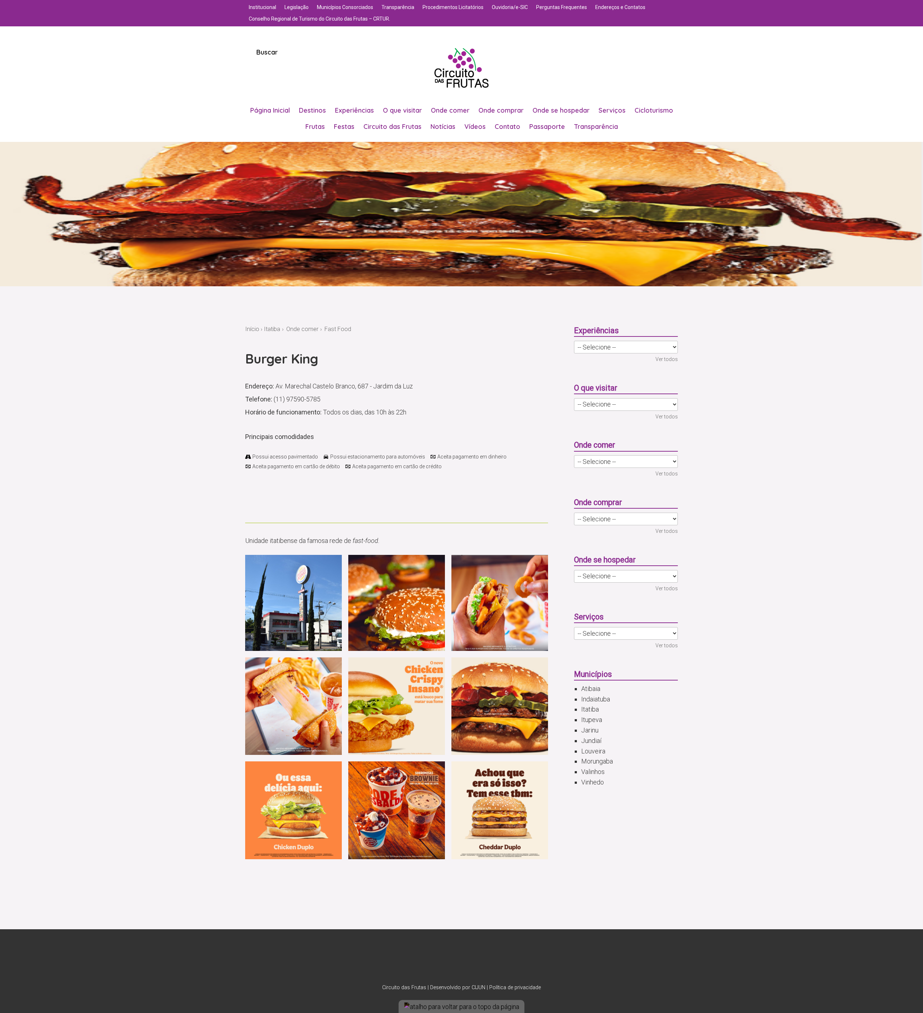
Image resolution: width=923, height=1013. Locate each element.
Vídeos (475, 126)
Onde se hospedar (561, 110)
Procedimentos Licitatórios (453, 7)
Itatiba (272, 329)
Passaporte (547, 126)
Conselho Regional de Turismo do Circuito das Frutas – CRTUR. (319, 19)
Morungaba (597, 761)
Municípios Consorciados (345, 7)
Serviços (612, 110)
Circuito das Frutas (392, 126)
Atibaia (590, 688)
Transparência (397, 7)
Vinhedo (592, 782)
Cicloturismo (654, 110)
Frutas (315, 126)
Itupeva (591, 719)
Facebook (470, 960)
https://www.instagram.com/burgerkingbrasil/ (249, 501)
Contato (507, 126)
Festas (344, 126)
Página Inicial (270, 110)
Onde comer (450, 110)
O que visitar (402, 110)
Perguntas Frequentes (561, 7)
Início (252, 329)
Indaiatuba (595, 699)
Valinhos (593, 771)
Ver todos (666, 359)
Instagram (452, 960)
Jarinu (590, 730)
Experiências (354, 110)
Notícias (442, 126)
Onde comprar (501, 110)
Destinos (312, 110)
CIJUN (478, 987)
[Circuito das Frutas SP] (461, 68)
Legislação (296, 7)
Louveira (593, 751)
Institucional (262, 7)
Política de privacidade (515, 987)
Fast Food (337, 329)
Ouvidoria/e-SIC (510, 7)
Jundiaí (591, 740)
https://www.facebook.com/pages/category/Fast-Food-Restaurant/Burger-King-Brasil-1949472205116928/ (261, 501)
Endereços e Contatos (620, 7)
